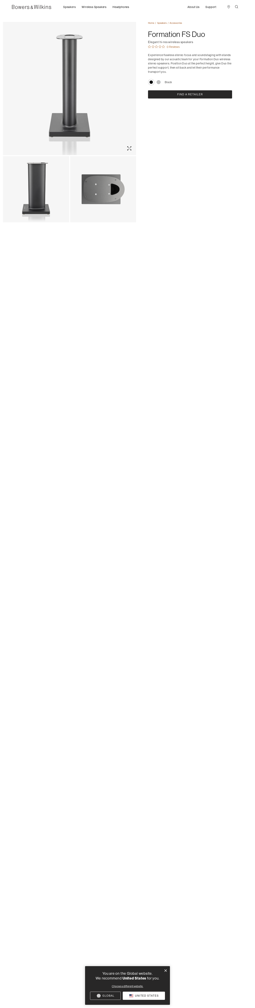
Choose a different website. (127, 986)
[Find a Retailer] (228, 7)
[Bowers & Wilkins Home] (37, 7)
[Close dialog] (165, 970)
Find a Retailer (190, 94)
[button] (69, 7)
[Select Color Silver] (158, 82)
